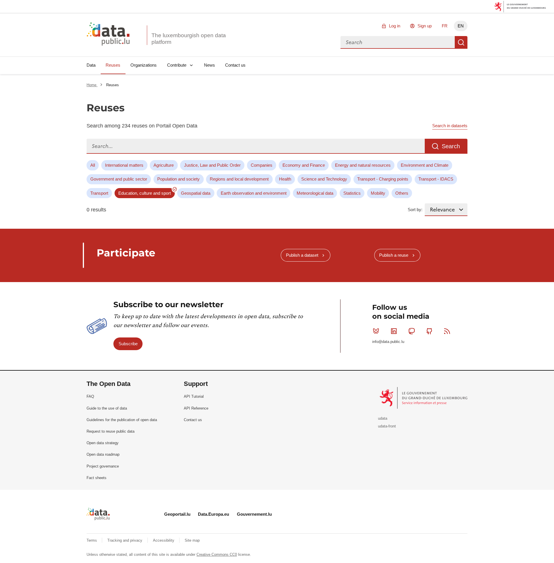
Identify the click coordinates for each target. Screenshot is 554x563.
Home (92, 85)
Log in (394, 25)
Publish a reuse (393, 255)
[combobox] (397, 42)
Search (461, 42)
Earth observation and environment (254, 193)
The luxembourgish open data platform (188, 38)
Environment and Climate (424, 165)
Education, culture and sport (144, 193)
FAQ (90, 396)
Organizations (143, 65)
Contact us (235, 65)
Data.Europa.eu (213, 514)
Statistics (352, 193)
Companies (261, 165)
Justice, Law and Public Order (212, 165)
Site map (192, 540)
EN (461, 25)
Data (91, 65)
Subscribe (128, 343)
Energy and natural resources (363, 165)
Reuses (113, 65)
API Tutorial (194, 396)
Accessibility (164, 540)
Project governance (103, 466)
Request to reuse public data (110, 431)
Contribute (176, 65)
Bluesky (376, 331)
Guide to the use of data (107, 408)
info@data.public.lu (388, 341)
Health (285, 179)
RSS (447, 331)
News (209, 65)
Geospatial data (195, 193)
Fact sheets (96, 478)
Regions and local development (239, 179)
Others (401, 193)
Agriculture (164, 165)
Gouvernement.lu (254, 514)
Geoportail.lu (177, 514)
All (92, 165)
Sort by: (415, 209)
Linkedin (394, 331)
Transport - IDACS (435, 179)
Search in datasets (449, 125)
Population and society (178, 179)
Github (429, 331)
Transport (99, 193)
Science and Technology (324, 179)
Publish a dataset (302, 255)
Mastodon (411, 331)
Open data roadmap (103, 454)
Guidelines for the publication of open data (122, 420)
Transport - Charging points (382, 179)
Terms (92, 540)
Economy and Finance (303, 165)
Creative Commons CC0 (216, 554)
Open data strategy (103, 443)
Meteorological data (315, 193)
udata (382, 418)
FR (445, 25)
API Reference (196, 408)
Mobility (378, 193)
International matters (124, 165)
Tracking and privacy (125, 540)
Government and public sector (118, 179)
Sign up (425, 25)
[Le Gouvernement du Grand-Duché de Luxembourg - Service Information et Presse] (424, 397)
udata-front (387, 426)
